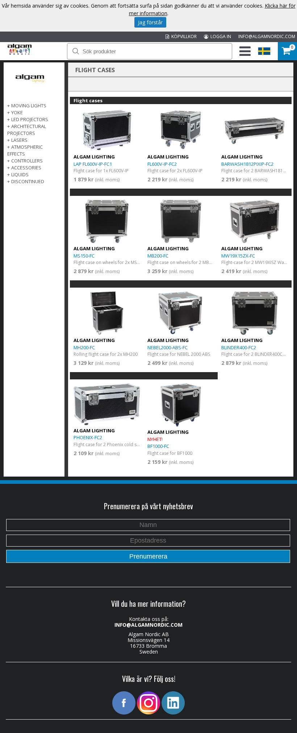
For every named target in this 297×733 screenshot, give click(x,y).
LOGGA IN (219, 36)
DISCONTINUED (27, 181)
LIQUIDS (20, 174)
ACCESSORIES (26, 167)
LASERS (19, 140)
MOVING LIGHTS (28, 105)
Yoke (17, 112)
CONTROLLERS (27, 160)
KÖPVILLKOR (183, 36)
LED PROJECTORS (29, 119)
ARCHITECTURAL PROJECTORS (26, 129)
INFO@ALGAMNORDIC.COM (266, 36)
